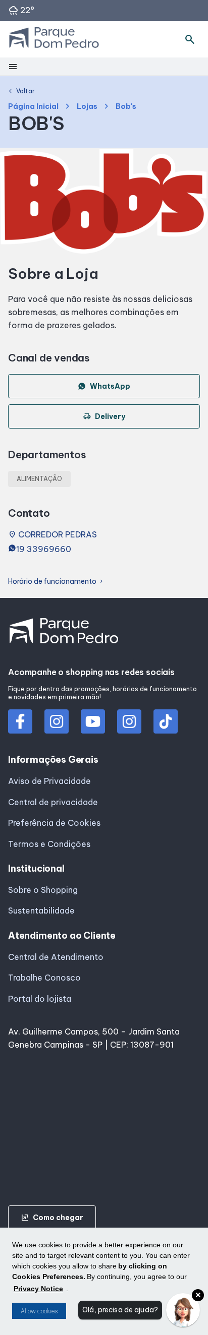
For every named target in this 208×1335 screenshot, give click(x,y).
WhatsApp (110, 386)
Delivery (104, 416)
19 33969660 (43, 549)
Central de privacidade (53, 802)
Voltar (21, 91)
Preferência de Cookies (54, 823)
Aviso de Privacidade (49, 781)
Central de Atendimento (55, 957)
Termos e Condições (49, 844)
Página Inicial (33, 106)
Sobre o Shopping (43, 890)
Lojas (87, 106)
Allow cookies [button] (39, 1311)
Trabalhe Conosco (44, 978)
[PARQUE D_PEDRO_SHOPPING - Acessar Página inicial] (54, 39)
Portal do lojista (39, 999)
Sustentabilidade (41, 910)
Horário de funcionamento (56, 581)
